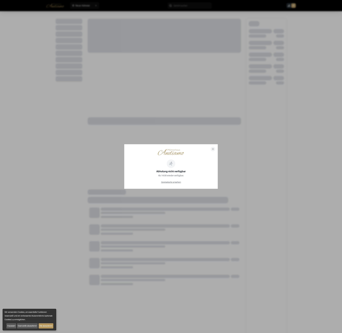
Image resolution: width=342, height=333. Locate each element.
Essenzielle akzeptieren (27, 326)
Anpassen (11, 326)
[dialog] (29, 319)
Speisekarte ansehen (171, 182)
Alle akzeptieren (46, 326)
